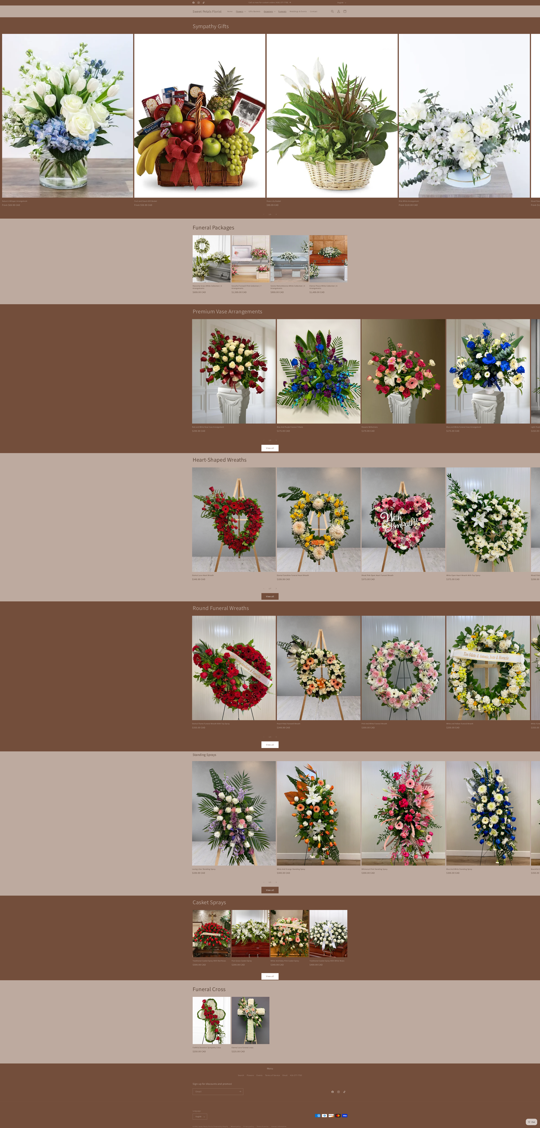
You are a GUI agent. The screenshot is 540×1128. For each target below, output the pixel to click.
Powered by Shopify (220, 1127)
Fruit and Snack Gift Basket (145, 201)
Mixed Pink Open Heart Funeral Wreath (377, 575)
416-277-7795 (296, 1075)
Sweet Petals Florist (205, 1127)
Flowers (250, 1075)
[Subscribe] (240, 1091)
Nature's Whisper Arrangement (14, 201)
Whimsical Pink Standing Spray (374, 869)
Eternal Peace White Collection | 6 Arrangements (323, 287)
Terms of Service (272, 1075)
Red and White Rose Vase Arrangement (208, 427)
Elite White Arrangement (409, 201)
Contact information (278, 1126)
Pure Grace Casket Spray (242, 961)
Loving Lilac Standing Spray (203, 869)
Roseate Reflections (370, 427)
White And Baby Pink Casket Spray (285, 961)
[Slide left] (264, 214)
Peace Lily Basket (274, 201)
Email (285, 1075)
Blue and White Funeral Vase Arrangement (463, 427)
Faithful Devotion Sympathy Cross (207, 1047)
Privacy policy (248, 1126)
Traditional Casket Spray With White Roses (327, 961)
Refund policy (236, 1126)
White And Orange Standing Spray (291, 869)
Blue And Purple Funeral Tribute (290, 427)
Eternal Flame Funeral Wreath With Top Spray (211, 724)
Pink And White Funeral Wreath (374, 724)
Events (259, 1075)
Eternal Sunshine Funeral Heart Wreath (293, 575)
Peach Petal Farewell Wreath (288, 724)
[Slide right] (276, 214)
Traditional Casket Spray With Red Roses (209, 961)
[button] (240, 11)
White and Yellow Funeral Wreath (459, 724)
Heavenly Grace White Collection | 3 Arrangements (207, 287)
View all (270, 448)
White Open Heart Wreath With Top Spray (463, 575)
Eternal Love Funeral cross (242, 1047)
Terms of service (262, 1126)
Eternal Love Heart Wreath (203, 575)
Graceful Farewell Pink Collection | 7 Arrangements (246, 287)
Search (241, 1075)
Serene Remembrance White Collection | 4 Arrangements (288, 287)
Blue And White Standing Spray (459, 869)
